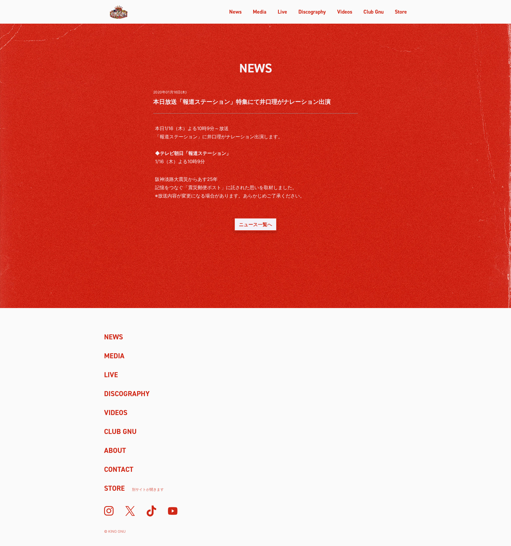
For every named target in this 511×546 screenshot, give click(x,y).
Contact (118, 469)
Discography (312, 11)
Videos (344, 11)
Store (401, 11)
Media (259, 11)
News (235, 11)
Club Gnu (373, 11)
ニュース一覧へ (255, 224)
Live (282, 11)
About (115, 450)
